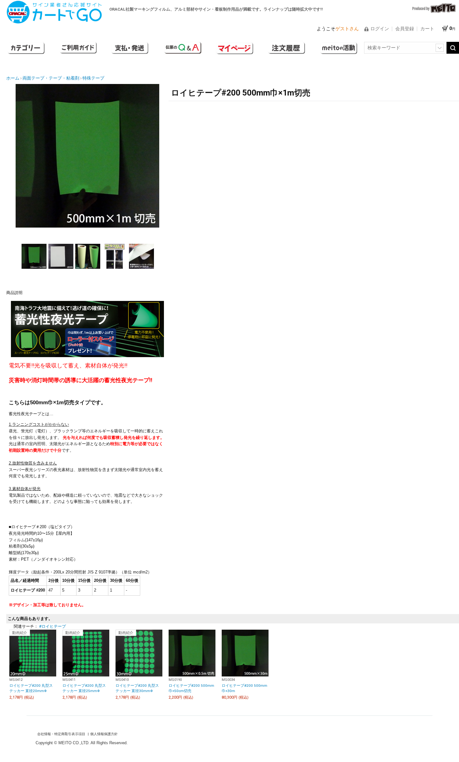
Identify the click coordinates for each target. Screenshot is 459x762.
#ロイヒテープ (52, 626)
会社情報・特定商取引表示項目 (61, 734)
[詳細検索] (440, 48)
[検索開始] (453, 48)
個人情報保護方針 (104, 734)
